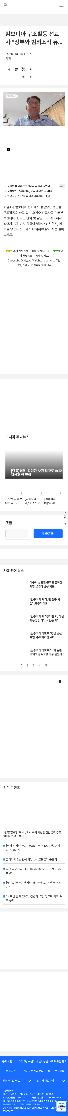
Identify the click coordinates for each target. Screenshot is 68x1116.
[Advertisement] (34, 1011)
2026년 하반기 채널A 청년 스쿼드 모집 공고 (43, 1061)
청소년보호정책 (56, 1071)
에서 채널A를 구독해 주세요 (25, 251)
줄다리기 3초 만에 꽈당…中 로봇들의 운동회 (31, 859)
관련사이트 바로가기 (14, 1080)
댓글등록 (48, 534)
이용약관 (11, 1071)
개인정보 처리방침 (33, 1071)
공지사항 (7, 1061)
